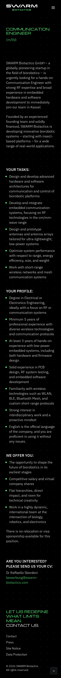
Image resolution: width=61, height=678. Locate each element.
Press (10, 642)
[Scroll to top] (53, 670)
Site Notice (13, 648)
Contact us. (27, 618)
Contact (11, 636)
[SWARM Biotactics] (21, 7)
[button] (53, 7)
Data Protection (16, 654)
